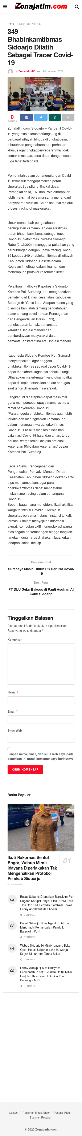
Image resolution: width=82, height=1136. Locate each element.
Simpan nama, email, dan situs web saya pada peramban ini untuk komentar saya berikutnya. (41, 756)
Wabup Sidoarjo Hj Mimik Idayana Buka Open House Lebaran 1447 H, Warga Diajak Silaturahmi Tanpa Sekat (45, 949)
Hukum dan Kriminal (29, 23)
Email (13, 711)
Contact (14, 1113)
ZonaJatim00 (27, 71)
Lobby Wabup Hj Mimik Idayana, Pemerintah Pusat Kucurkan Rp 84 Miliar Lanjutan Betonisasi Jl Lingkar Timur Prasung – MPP (46, 974)
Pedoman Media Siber (36, 1113)
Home (11, 23)
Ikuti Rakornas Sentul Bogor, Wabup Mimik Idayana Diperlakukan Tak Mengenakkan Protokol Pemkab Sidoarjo (32, 867)
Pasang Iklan (62, 1113)
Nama (13, 692)
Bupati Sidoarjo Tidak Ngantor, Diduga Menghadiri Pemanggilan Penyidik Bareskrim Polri (44, 927)
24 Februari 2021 (53, 71)
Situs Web (15, 730)
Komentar (14, 639)
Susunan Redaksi (40, 1117)
